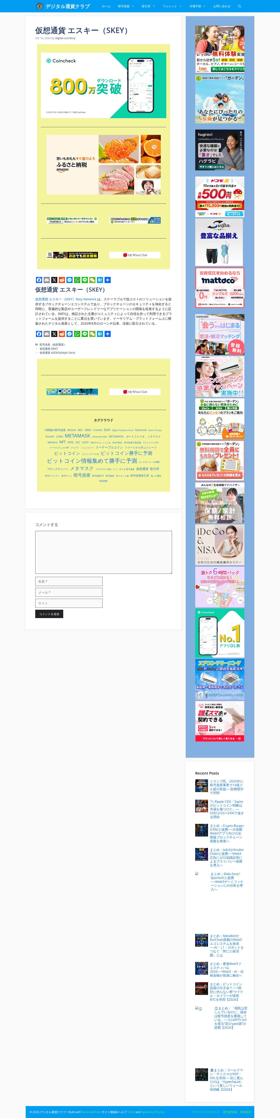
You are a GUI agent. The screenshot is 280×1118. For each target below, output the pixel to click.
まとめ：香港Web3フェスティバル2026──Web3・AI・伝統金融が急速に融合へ (227, 969)
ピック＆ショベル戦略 (149, 462)
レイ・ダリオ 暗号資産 (123, 469)
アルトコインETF (151, 442)
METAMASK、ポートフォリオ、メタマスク (135, 436)
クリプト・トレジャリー (82, 447)
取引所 (146, 6)
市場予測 (195, 6)
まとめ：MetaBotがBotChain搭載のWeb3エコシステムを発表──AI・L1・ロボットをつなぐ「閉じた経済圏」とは (227, 945)
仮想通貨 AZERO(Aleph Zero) (57, 352)
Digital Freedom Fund (122, 430)
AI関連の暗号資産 (55, 430)
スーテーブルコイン (109, 447)
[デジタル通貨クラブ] (39, 6)
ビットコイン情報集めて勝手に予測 (92, 460)
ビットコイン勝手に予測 (126, 453)
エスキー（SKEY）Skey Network (73, 299)
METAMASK (77, 435)
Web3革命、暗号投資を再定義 (126, 442)
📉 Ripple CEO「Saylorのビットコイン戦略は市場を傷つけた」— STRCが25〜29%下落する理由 (227, 809)
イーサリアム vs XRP (59, 447)
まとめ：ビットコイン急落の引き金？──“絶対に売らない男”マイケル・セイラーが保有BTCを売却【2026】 (226, 992)
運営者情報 (230, 1112)
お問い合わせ (221, 6)
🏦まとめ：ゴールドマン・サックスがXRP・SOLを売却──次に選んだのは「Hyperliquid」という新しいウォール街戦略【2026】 (226, 1080)
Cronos (97, 430)
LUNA (59, 436)
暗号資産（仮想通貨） (53, 344)
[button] (239, 6)
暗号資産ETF (98, 475)
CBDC (88, 430)
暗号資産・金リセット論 (117, 475)
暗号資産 (124, 6)
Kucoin (50, 436)
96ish (131, 1112)
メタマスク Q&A (103, 469)
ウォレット (170, 6)
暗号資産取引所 (139, 475)
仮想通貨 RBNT (49, 348)
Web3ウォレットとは (100, 442)
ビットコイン (67, 453)
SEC (77, 442)
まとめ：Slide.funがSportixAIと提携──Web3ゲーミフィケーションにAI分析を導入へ (227, 882)
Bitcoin (71, 430)
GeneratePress (91, 1112)
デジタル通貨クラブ (68, 6)
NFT (62, 442)
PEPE (71, 442)
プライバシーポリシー (205, 1112)
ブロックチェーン (57, 469)
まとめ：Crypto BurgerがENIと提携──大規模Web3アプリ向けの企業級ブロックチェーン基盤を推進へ (227, 833)
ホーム (106, 6)
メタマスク (82, 468)
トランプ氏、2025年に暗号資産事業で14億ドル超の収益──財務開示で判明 (227, 787)
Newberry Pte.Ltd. (153, 1112)
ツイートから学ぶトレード (141, 447)
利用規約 (245, 1112)
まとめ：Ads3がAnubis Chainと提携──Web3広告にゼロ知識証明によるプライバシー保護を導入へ (227, 857)
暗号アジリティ (52, 475)
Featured (140, 430)
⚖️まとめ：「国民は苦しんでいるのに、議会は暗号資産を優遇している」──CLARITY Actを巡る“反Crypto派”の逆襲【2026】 (230, 1018)
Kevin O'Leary (155, 430)
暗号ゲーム (67, 475)
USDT (85, 442)
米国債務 (103, 481)
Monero (53, 442)
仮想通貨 (41, 299)
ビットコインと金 (90, 454)
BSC (80, 430)
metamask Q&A (99, 436)
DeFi (107, 430)
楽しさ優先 (156, 475)
